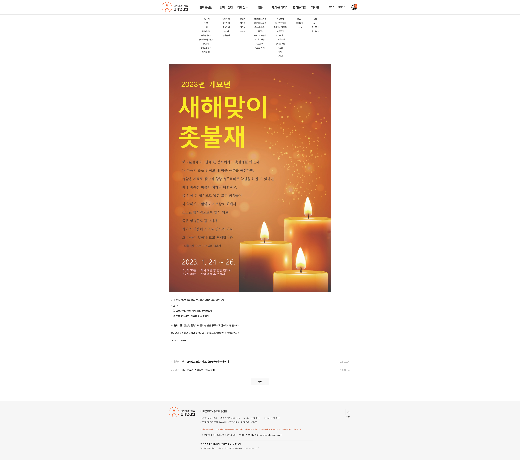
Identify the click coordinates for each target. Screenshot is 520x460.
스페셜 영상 (280, 39)
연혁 (206, 23)
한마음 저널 (280, 43)
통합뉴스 (315, 31)
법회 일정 (226, 19)
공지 (315, 19)
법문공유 (259, 43)
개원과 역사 (206, 31)
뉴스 (315, 23)
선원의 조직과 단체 (206, 39)
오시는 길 (206, 51)
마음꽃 (280, 47)
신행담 (280, 55)
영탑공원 (205, 43)
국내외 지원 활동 (280, 27)
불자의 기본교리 (259, 19)
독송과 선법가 (259, 27)
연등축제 (280, 19)
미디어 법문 (259, 39)
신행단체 (226, 35)
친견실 (242, 27)
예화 (280, 51)
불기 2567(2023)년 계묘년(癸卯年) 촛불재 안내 (205, 361)
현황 (206, 27)
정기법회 (226, 23)
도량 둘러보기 (205, 35)
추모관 (242, 31)
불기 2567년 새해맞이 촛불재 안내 (198, 370)
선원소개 (205, 19)
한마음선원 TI (205, 47)
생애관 (242, 19)
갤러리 (242, 23)
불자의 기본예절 (259, 23)
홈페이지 (299, 23)
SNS (300, 27)
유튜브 (299, 19)
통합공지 (315, 27)
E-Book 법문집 (260, 35)
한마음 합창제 (280, 23)
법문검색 (259, 31)
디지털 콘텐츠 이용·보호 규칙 (227, 444)
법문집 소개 (259, 47)
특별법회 (226, 27)
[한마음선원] (175, 7)
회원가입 (341, 7)
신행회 (226, 31)
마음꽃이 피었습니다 (280, 33)
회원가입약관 (206, 444)
